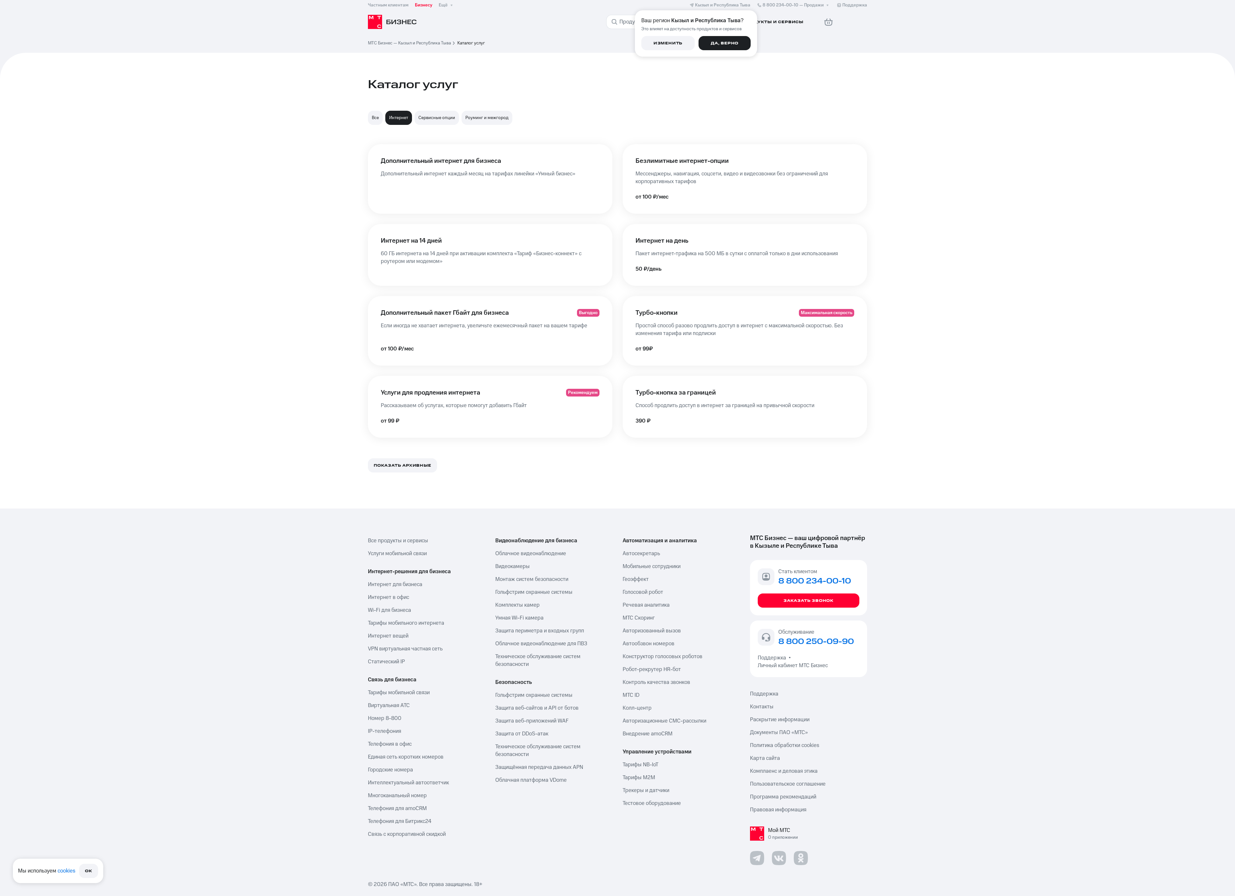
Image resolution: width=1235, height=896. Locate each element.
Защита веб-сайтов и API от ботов (537, 708)
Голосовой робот (643, 592)
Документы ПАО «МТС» (779, 732)
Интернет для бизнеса (395, 584)
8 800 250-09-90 (816, 641)
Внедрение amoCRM (647, 734)
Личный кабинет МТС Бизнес (793, 665)
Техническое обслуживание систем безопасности (538, 660)
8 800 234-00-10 (793, 5)
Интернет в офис (388, 597)
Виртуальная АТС (389, 705)
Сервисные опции (436, 118)
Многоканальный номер (397, 795)
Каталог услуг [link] (471, 43)
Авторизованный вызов (652, 631)
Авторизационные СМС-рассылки (664, 721)
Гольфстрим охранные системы (533, 592)
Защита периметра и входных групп (539, 631)
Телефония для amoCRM (397, 808)
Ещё (443, 5)
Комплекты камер (517, 605)
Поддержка (773, 658)
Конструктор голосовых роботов (662, 656)
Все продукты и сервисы (398, 541)
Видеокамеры (512, 566)
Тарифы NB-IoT (640, 765)
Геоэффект (636, 579)
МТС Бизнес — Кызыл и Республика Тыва (409, 43)
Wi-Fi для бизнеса (389, 610)
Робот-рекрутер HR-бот (652, 669)
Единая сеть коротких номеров (406, 757)
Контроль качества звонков (656, 682)
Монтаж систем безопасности (531, 579)
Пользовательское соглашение (788, 784)
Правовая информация (778, 810)
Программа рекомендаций (783, 797)
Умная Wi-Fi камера (519, 618)
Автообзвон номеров (648, 644)
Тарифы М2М (639, 777)
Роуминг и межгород (486, 118)
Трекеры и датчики (646, 790)
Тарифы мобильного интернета (406, 623)
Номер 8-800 (384, 718)
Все (375, 118)
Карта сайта (765, 758)
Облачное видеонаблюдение (530, 553)
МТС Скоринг (639, 618)
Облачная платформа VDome (531, 780)
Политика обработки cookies (784, 745)
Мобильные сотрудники (652, 566)
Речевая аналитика (646, 605)
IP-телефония (384, 731)
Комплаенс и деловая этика (784, 771)
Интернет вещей (388, 636)
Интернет (398, 118)
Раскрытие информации (780, 719)
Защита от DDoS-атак (521, 734)
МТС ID (631, 695)
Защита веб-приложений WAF (532, 721)
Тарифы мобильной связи (399, 692)
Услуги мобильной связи (397, 553)
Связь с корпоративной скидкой (407, 834)
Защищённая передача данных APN (539, 767)
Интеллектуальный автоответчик (408, 783)
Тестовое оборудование (652, 803)
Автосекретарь (641, 553)
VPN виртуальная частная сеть (405, 649)
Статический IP (386, 662)
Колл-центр (637, 708)
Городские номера (390, 770)
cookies (66, 871)
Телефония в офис (390, 744)
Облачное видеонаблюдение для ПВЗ (541, 644)
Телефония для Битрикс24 (399, 821)
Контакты (761, 707)
